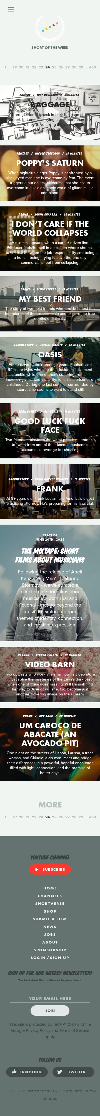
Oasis (50, 354)
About (50, 942)
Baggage (50, 104)
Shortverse (50, 903)
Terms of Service (74, 1030)
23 (41, 67)
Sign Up (59, 957)
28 (74, 67)
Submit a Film (50, 918)
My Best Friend (50, 299)
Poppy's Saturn (50, 163)
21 (28, 67)
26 (61, 67)
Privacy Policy (38, 1030)
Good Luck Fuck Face (50, 425)
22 (34, 67)
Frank (50, 488)
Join (50, 1010)
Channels (50, 895)
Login (38, 957)
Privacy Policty (72, 1091)
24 (47, 67)
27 (67, 67)
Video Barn (50, 664)
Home (50, 888)
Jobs (50, 934)
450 (92, 67)
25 (54, 67)
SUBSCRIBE (53, 869)
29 (81, 67)
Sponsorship (50, 949)
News (50, 926)
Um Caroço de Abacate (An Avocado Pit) (50, 734)
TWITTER (77, 1071)
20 (21, 67)
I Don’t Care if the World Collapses (50, 228)
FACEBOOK (30, 1071)
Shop (50, 911)
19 (14, 67)
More (50, 804)
